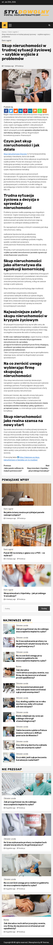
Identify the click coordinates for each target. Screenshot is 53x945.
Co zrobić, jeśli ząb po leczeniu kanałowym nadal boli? (31, 758)
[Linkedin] (20, 111)
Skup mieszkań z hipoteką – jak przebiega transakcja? (38, 468)
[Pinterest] (25, 111)
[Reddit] (16, 111)
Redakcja (20, 66)
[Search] (49, 25)
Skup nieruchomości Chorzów (15, 154)
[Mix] (35, 111)
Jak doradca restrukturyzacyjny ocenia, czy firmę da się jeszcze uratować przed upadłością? (32, 674)
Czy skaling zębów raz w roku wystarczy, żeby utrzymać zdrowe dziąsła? (31, 704)
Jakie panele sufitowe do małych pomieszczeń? (14, 468)
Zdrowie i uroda (22, 625)
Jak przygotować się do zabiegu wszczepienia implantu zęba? (32, 630)
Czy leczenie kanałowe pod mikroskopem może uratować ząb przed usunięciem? (31, 689)
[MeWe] (30, 111)
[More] (44, 111)
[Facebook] (6, 111)
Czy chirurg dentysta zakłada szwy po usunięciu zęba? (31, 746)
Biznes (18, 667)
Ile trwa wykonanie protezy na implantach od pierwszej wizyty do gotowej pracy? (32, 644)
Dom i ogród (6, 41)
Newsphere (33, 942)
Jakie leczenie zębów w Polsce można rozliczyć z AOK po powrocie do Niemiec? (31, 733)
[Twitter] (11, 111)
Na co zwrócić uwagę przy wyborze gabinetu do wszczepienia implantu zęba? (31, 658)
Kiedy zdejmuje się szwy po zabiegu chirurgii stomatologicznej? (29, 718)
